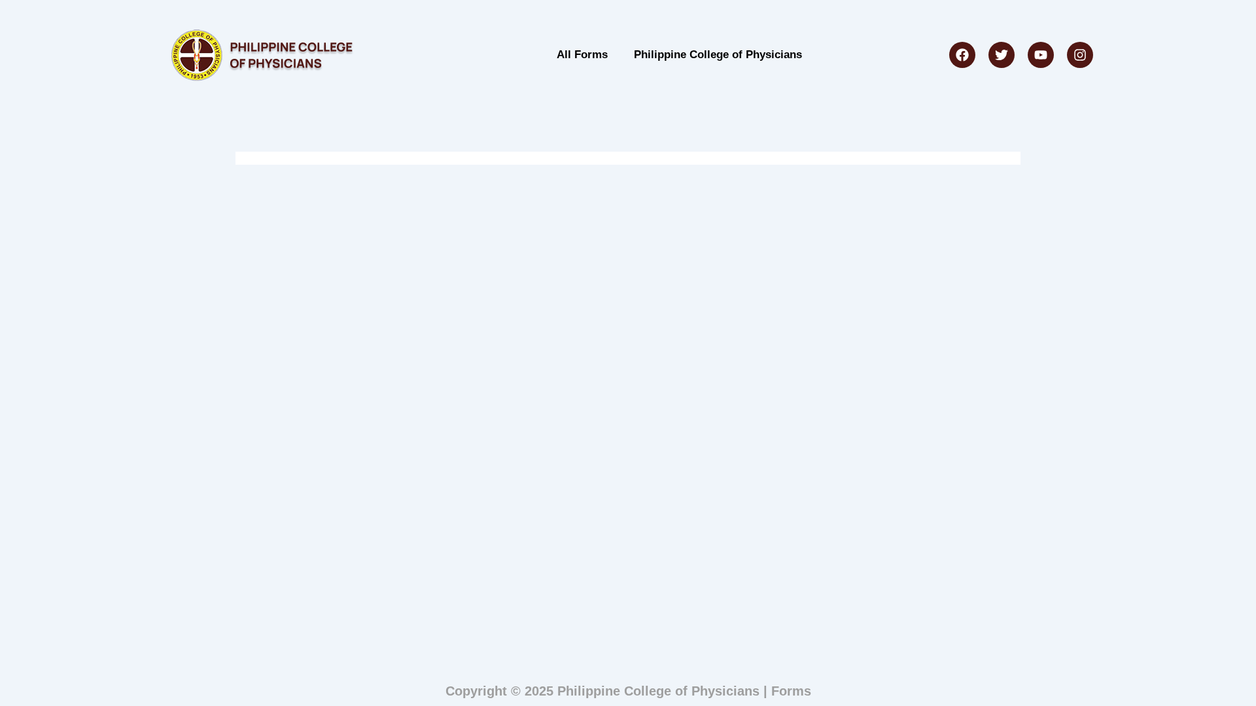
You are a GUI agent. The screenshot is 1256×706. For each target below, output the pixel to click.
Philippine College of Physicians (718, 54)
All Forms (582, 54)
